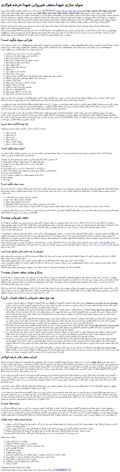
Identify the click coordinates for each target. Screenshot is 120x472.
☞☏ (63, 470)
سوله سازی (111, 30)
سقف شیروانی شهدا (64, 11)
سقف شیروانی (104, 242)
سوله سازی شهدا (79, 11)
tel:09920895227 (61, 470)
